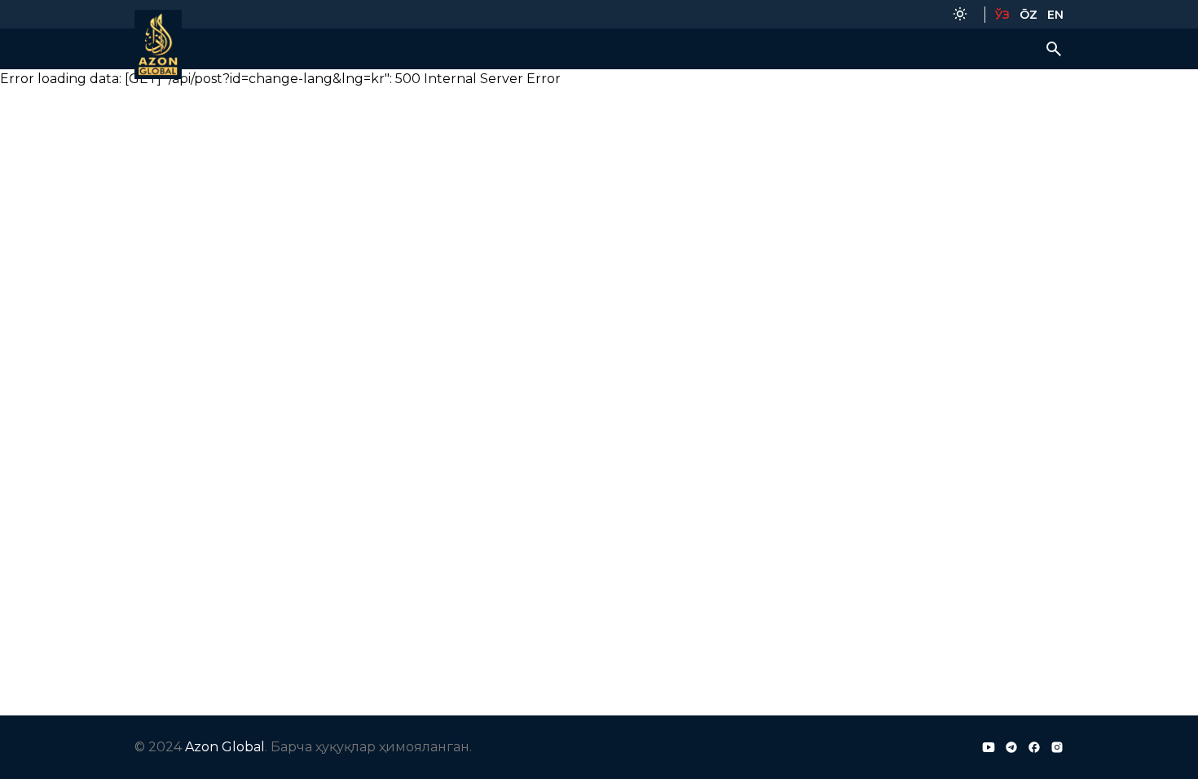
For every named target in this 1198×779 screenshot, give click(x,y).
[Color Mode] (960, 14)
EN (1055, 14)
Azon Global (225, 747)
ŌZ (1028, 14)
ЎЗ (1002, 14)
